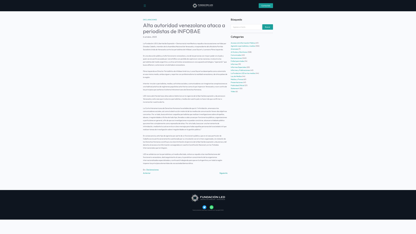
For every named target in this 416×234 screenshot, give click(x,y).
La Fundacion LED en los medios (243, 73)
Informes (234, 64)
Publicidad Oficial (237, 85)
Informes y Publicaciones (240, 70)
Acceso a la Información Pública (243, 43)
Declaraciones (150, 20)
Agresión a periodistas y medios (243, 46)
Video (233, 91)
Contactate (265, 6)
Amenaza (234, 49)
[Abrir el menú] (145, 5)
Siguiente (223, 173)
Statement (235, 88)
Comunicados (236, 55)
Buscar (267, 27)
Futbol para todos (237, 61)
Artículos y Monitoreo (239, 52)
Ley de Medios (236, 76)
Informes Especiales (238, 67)
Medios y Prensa (237, 79)
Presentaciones (237, 82)
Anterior (147, 173)
